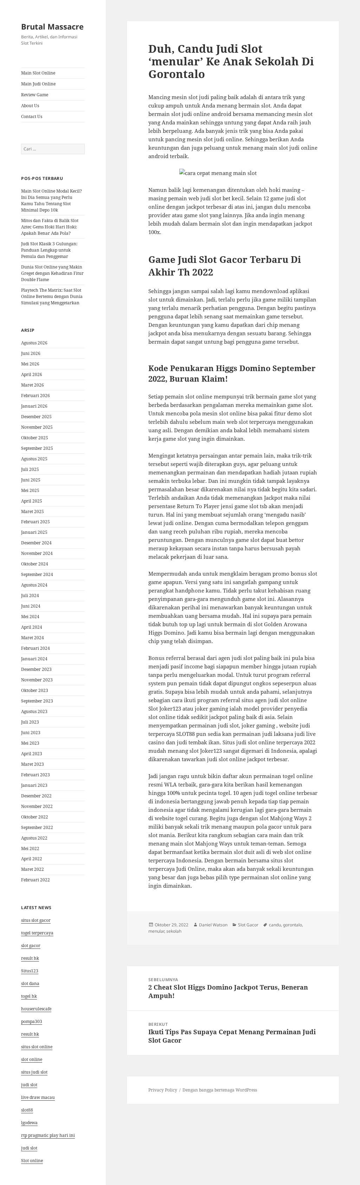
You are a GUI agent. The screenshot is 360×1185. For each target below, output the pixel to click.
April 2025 (31, 501)
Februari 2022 (35, 880)
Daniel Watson (213, 925)
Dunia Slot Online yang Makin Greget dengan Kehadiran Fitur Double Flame (52, 273)
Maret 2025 (32, 511)
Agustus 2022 (34, 838)
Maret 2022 (32, 869)
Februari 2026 (35, 396)
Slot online (32, 1161)
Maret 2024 (32, 638)
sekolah (173, 931)
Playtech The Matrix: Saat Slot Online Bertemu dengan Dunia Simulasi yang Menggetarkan (52, 296)
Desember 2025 (36, 417)
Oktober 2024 (34, 564)
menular (156, 931)
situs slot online (36, 1047)
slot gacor (30, 945)
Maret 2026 (32, 385)
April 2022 (31, 859)
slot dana (30, 983)
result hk (30, 958)
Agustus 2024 (34, 585)
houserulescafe (36, 1009)
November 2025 (37, 427)
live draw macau (38, 1097)
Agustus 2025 (34, 459)
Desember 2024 (36, 543)
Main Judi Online (38, 84)
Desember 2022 (36, 796)
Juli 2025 (30, 469)
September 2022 (37, 827)
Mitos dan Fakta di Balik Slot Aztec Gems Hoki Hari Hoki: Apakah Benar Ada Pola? (49, 227)
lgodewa (29, 1123)
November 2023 (37, 680)
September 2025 (37, 448)
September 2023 (37, 701)
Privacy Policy (162, 1090)
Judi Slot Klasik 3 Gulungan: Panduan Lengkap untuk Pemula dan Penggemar (49, 250)
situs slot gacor (36, 920)
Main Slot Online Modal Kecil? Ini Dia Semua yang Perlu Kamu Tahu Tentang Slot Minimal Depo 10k (51, 200)
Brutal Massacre (52, 26)
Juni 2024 (30, 606)
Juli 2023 (30, 722)
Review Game (34, 95)
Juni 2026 (30, 353)
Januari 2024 (34, 659)
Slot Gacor (248, 925)
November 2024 (37, 553)
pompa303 (31, 1021)
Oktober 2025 (34, 438)
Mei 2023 (30, 743)
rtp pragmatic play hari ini (48, 1135)
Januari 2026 (34, 406)
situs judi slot (34, 1072)
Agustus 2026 (34, 343)
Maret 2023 (32, 764)
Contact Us (31, 116)
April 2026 (31, 374)
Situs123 (29, 971)
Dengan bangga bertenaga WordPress (219, 1090)
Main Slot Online (38, 73)
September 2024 (37, 574)
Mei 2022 (30, 848)
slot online (31, 1059)
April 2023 (31, 754)
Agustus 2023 (34, 711)
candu (275, 925)
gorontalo (292, 925)
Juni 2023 (30, 733)
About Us (30, 106)
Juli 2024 (30, 595)
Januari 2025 (34, 532)
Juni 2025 (30, 480)
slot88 (27, 1110)
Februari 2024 (35, 648)
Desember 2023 (36, 669)
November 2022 (37, 806)
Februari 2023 (35, 775)
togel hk (29, 996)
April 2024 (31, 627)
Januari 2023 (34, 785)
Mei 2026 (30, 364)
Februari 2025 (35, 522)
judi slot (29, 1085)
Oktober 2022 (34, 817)
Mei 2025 (30, 490)
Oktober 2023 (34, 690)
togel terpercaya (37, 933)
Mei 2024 (30, 617)
